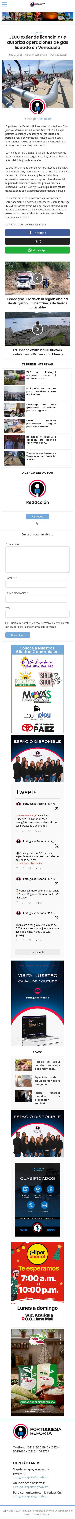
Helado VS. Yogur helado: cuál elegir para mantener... (47, 1065)
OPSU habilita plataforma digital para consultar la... (41, 423)
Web (7, 608)
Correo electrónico (17, 593)
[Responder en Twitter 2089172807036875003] (18, 868)
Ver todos (37, 516)
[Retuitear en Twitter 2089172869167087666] (24, 831)
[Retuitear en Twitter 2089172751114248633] (24, 903)
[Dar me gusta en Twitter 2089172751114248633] (30, 903)
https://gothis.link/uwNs (29, 863)
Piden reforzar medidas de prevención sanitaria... (47, 1098)
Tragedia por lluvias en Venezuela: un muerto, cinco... (41, 456)
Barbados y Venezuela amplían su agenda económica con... (41, 439)
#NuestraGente (24, 815)
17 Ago (51, 803)
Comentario (12, 544)
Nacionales (37, 32)
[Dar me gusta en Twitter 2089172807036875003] (30, 868)
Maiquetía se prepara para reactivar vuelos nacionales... (41, 391)
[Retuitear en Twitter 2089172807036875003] (24, 868)
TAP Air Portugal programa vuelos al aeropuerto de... (41, 375)
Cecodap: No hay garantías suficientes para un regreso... (41, 407)
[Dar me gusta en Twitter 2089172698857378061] (30, 940)
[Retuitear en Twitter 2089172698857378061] (24, 940)
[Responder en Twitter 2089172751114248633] (18, 903)
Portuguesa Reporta (34, 803)
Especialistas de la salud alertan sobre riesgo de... (47, 1081)
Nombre (11, 578)
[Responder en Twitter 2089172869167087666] (18, 831)
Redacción (61, 54)
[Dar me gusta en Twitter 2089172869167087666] (30, 831)
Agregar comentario (36, 54)
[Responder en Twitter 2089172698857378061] (18, 940)
